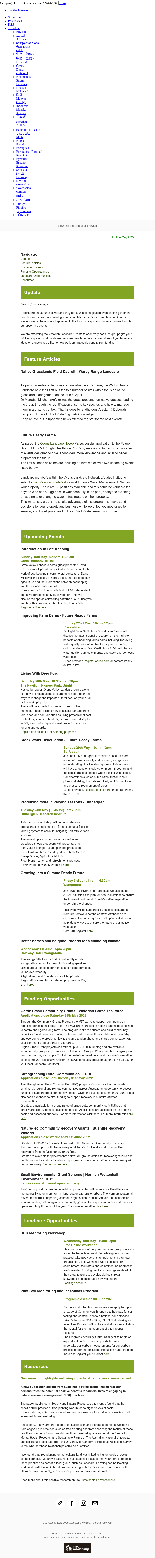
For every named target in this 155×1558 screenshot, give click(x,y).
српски (21, 191)
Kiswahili (22, 166)
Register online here (33, 607)
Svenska (21, 169)
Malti (19, 137)
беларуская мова (27, 43)
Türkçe (20, 204)
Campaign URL (10, 3)
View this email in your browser (77, 226)
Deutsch (21, 87)
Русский (22, 159)
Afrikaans (22, 39)
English (21, 31)
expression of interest (50, 482)
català (19, 50)
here (90, 931)
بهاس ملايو (23, 133)
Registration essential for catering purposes (48, 732)
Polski (20, 144)
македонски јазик (28, 129)
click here (102, 1206)
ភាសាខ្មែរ (21, 121)
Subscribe (14, 17)
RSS (11, 24)
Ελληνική (22, 91)
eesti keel (22, 73)
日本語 (21, 117)
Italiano (21, 113)
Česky (20, 66)
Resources (27, 280)
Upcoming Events (32, 267)
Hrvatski (21, 62)
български (23, 46)
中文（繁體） (26, 58)
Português (22, 148)
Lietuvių (21, 177)
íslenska (21, 109)
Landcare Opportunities (36, 276)
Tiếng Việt (22, 214)
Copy (62, 3)
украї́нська (23, 211)
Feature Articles (31, 263)
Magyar (21, 98)
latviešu (21, 180)
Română (21, 155)
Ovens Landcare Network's (59, 443)
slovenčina (23, 184)
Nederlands (23, 76)
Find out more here (55, 1164)
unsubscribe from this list (97, 1537)
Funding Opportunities (35, 271)
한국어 (21, 125)
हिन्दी (19, 95)
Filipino (21, 207)
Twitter (18, 10)
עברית (20, 173)
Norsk (20, 140)
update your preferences (66, 1537)
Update (25, 259)
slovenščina (23, 188)
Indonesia (22, 106)
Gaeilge (21, 102)
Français (21, 84)
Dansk (20, 69)
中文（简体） (26, 54)
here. (66, 865)
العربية (20, 35)
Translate (14, 28)
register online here (97, 661)
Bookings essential (75, 1283)
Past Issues (15, 21)
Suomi (20, 80)
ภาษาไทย (23, 199)
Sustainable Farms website (98, 1480)
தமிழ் (19, 195)
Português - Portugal (29, 151)
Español (21, 162)
